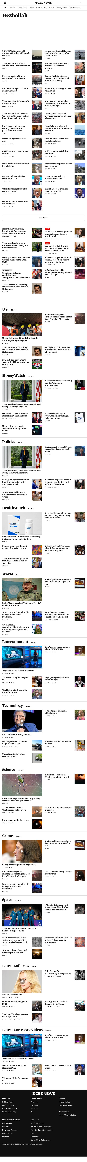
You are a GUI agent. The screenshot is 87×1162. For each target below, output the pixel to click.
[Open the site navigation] (17, 3)
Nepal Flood (22, 8)
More (13, 310)
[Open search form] (81, 2)
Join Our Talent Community (41, 1130)
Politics (39, 8)
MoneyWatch (62, 8)
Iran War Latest (8, 1105)
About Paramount (38, 1123)
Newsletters (7, 1123)
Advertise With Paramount (41, 1127)
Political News (7, 1102)
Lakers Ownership (9, 1112)
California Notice (65, 1105)
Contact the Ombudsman (41, 1140)
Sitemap (5, 1137)
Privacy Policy (64, 1102)
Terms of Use (64, 1112)
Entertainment (74, 8)
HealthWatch (49, 8)
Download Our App (9, 1130)
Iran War (12, 8)
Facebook (35, 1105)
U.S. (5, 8)
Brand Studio (7, 1133)
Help (32, 1133)
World (32, 8)
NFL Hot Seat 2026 (9, 1108)
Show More (43, 218)
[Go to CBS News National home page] (43, 3)
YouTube (34, 1102)
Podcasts (5, 1127)
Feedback (35, 1137)
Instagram (34, 1108)
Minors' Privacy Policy (67, 1115)
